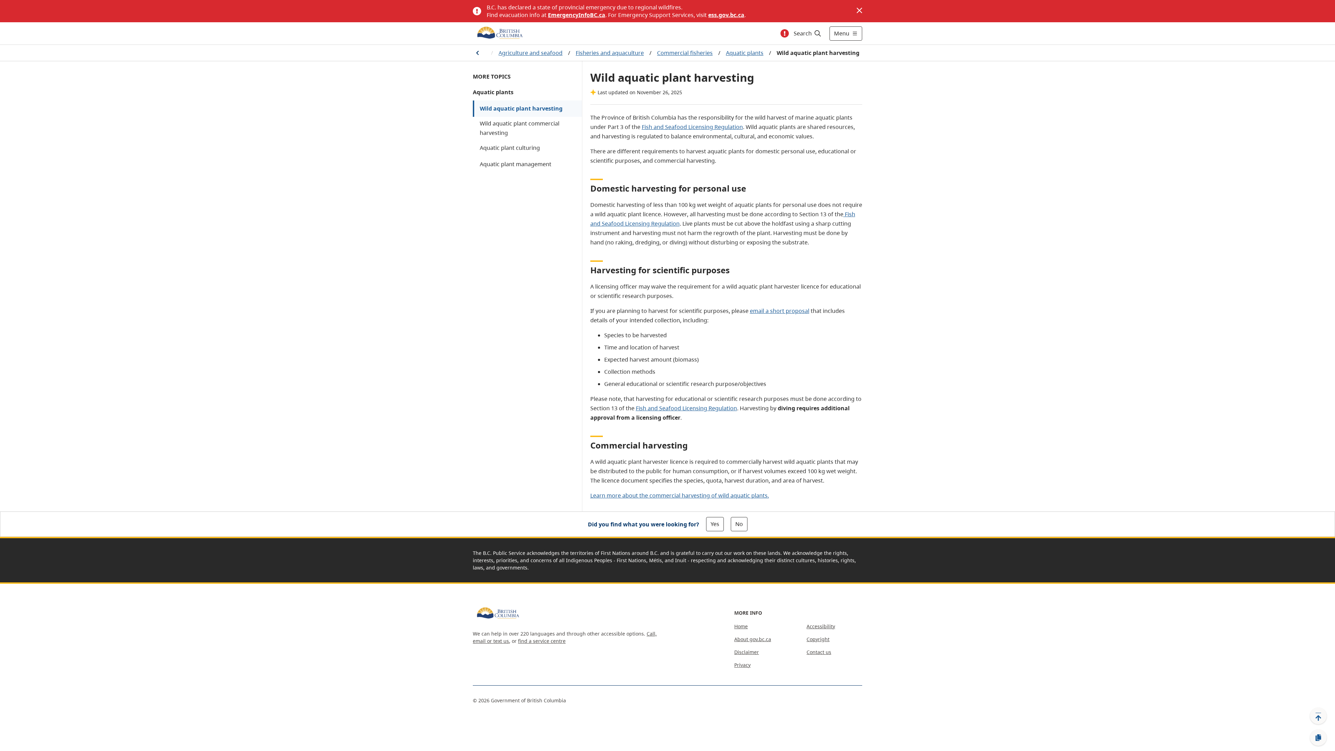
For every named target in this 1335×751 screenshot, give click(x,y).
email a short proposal (779, 311)
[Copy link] (1318, 737)
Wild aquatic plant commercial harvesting (519, 128)
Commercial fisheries (685, 53)
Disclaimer (746, 652)
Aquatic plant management (515, 164)
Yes (715, 524)
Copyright (818, 639)
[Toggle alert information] (784, 33)
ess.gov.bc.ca (726, 15)
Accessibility (821, 626)
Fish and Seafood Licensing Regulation (692, 127)
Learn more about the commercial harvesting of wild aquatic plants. (679, 495)
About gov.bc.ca (752, 639)
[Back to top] (1318, 716)
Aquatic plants (744, 53)
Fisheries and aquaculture (610, 53)
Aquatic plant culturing (510, 148)
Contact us (819, 652)
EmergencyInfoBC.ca (576, 15)
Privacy (742, 665)
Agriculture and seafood (531, 53)
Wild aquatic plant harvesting (521, 108)
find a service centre (542, 641)
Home (741, 626)
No (739, 524)
